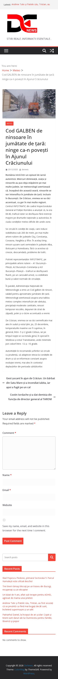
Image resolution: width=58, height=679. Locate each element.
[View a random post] (52, 50)
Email (6, 490)
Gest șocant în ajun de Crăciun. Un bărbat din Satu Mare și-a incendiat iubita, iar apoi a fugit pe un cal (30, 383)
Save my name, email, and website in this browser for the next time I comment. (25, 528)
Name (7, 475)
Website (7, 505)
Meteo (9, 123)
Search (52, 557)
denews (25, 169)
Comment (9, 433)
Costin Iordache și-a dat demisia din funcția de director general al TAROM (30, 397)
